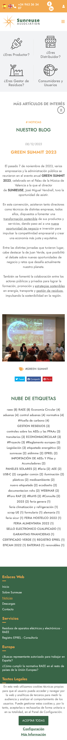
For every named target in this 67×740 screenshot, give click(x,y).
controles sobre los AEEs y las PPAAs (33, 431)
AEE (56, 469)
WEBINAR (50, 490)
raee (12, 409)
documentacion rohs (24, 490)
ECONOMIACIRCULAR (43, 437)
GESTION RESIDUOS (33, 426)
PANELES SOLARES (21, 469)
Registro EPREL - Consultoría (20, 637)
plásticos (20, 480)
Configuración (33, 729)
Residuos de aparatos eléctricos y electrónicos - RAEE (31, 630)
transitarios (15, 437)
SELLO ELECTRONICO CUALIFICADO (33, 529)
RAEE (24, 409)
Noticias (7, 598)
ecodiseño (48, 485)
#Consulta (51, 496)
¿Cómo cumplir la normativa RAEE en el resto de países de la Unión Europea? (33, 668)
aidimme (35, 453)
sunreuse (18, 453)
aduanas (11, 415)
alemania (52, 512)
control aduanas (32, 415)
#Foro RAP (16, 496)
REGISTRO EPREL (51, 540)
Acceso (63, 6)
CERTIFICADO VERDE (19, 540)
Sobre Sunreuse (12, 592)
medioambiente (42, 480)
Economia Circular (45, 409)
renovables (55, 545)
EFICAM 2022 (14, 545)
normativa (55, 415)
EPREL (51, 453)
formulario (33, 512)
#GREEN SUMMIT (36, 369)
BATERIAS (35, 545)
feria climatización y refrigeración (33, 507)
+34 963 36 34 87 (28, 6)
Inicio (5, 587)
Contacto (8, 609)
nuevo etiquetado (24, 485)
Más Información (33, 734)
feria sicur (14, 518)
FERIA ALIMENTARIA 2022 (34, 523)
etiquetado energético (43, 448)
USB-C (9, 474)
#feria (44, 469)
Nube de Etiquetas (33, 398)
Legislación (16, 448)
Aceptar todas (33, 720)
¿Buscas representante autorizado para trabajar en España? (33, 658)
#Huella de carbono (33, 420)
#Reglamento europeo (43, 442)
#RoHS (34, 496)
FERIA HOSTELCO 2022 (42, 518)
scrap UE (15, 512)
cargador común (30, 474)
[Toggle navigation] (62, 22)
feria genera (40, 501)
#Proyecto (16, 442)
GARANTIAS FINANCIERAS (33, 534)
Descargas (8, 603)
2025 (23, 501)
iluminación (54, 474)
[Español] (4, 6)
